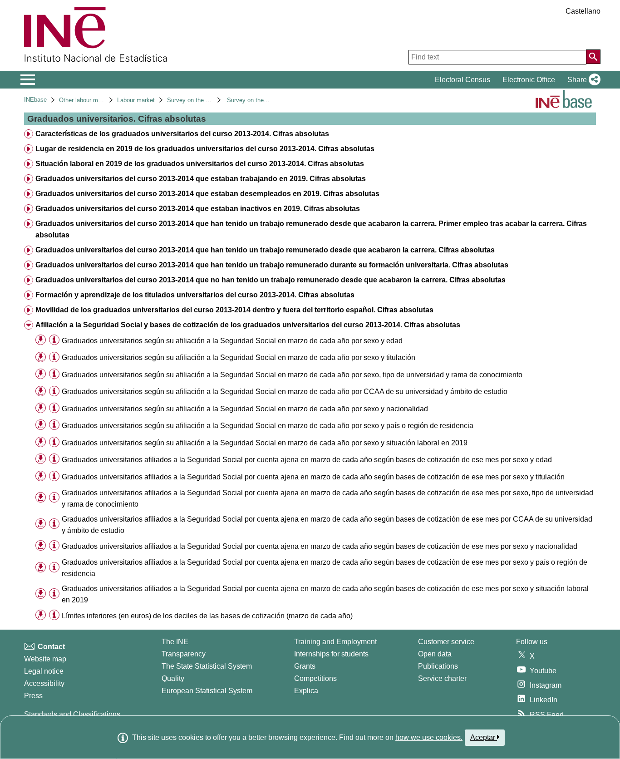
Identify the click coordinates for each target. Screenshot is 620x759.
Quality (173, 678)
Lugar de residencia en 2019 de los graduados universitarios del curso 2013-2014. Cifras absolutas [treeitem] (204, 149)
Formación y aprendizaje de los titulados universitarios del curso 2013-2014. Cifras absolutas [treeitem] (194, 295)
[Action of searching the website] (593, 56)
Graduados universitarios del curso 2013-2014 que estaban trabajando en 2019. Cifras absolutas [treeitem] (200, 178)
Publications (438, 666)
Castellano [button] (583, 11)
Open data (435, 654)
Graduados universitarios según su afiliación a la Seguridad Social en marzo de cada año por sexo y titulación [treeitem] (238, 357)
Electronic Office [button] (528, 80)
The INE (175, 642)
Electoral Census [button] (462, 80)
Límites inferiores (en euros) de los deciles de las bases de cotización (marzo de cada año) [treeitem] (207, 616)
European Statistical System (207, 691)
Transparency (184, 654)
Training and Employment (335, 642)
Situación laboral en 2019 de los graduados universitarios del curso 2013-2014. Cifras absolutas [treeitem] (199, 164)
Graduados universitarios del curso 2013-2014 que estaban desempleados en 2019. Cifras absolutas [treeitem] (207, 193)
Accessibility (44, 683)
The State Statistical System (207, 666)
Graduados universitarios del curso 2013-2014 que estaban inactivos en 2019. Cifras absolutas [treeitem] (197, 208)
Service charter (442, 678)
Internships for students (331, 654)
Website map (45, 659)
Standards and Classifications (72, 714)
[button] (582, 80)
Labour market (136, 100)
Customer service (446, 642)
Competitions (315, 678)
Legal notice (44, 671)
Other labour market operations (99, 100)
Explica (306, 691)
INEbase (35, 99)
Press (33, 696)
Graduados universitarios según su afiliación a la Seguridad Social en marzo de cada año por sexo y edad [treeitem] (232, 341)
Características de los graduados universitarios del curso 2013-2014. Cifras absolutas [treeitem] (182, 134)
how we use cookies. (429, 737)
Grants (304, 666)
